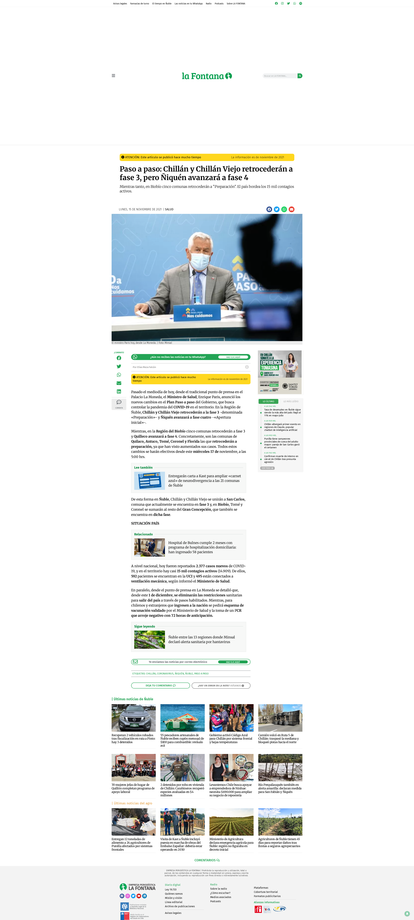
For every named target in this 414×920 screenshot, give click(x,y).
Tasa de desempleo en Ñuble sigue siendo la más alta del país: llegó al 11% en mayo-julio (282, 412)
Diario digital (172, 884)
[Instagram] (282, 3)
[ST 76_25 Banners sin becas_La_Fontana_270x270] (280, 393)
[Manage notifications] (407, 913)
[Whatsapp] (294, 3)
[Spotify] (300, 3)
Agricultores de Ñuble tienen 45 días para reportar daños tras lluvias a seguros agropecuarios (279, 842)
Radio (209, 3)
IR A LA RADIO (291, 148)
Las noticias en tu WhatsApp (189, 3)
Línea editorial (173, 902)
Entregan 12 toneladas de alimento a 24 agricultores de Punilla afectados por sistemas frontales (132, 844)
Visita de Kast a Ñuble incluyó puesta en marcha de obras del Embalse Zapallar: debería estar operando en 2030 (181, 844)
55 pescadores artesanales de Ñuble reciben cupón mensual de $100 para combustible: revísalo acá (182, 740)
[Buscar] (300, 75)
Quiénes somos (174, 893)
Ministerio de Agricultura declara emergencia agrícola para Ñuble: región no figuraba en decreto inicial (231, 844)
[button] (269, 209)
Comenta (119, 408)
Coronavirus (165, 673)
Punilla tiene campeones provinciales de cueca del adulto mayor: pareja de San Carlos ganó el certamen (282, 443)
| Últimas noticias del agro (132, 803)
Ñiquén (179, 673)
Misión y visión (173, 897)
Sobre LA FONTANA (236, 3)
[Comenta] (119, 402)
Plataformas (261, 887)
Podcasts (219, 3)
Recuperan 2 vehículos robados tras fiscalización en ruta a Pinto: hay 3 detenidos (133, 738)
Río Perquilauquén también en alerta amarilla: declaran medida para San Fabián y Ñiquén (280, 788)
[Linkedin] (144, 896)
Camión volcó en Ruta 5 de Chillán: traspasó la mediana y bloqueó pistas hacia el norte (278, 738)
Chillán (151, 673)
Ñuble (189, 673)
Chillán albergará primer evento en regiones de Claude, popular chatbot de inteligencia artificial (282, 427)
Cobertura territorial (266, 891)
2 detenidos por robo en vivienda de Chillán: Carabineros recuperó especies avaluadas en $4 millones (182, 790)
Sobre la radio (218, 888)
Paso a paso (201, 673)
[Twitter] (288, 3)
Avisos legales (120, 3)
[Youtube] (138, 896)
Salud (179, 148)
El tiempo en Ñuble (161, 3)
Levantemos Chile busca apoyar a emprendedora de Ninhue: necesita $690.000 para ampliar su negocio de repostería (230, 790)
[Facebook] (276, 3)
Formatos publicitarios (267, 896)
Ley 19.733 (170, 889)
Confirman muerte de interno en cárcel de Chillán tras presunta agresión (281, 459)
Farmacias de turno (139, 3)
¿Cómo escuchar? (220, 892)
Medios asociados (220, 897)
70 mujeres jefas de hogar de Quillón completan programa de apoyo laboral (133, 788)
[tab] (268, 401)
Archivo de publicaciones (180, 906)
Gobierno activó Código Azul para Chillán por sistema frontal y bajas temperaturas (230, 738)
